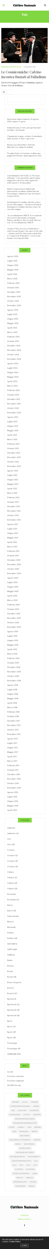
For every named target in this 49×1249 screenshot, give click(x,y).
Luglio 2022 (12, 475)
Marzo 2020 (12, 600)
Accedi (10, 1072)
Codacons (22, 1110)
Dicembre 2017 (13, 721)
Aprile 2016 (12, 810)
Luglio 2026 (12, 261)
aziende (15, 1102)
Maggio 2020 (13, 591)
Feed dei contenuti (15, 1076)
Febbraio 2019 (13, 658)
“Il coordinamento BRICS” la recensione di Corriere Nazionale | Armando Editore (24, 217)
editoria (37, 1115)
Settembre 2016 (14, 788)
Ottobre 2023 (13, 408)
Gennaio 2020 (13, 609)
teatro (33, 1182)
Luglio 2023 (12, 421)
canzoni (34, 1102)
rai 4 (28, 1165)
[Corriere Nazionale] (24, 5)
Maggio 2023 (12, 430)
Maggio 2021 (12, 537)
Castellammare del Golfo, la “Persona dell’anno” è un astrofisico (23, 176)
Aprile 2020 (12, 596)
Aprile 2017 (12, 756)
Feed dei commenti (15, 1081)
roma (35, 1173)
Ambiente (11, 828)
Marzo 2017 (12, 761)
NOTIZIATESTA (24, 1148)
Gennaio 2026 (13, 287)
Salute (10, 960)
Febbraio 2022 (13, 497)
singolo (29, 1178)
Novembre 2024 (14, 350)
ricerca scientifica (21, 1173)
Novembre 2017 (14, 725)
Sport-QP (11, 1032)
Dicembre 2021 (13, 506)
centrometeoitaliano (20, 1106)
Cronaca (10, 850)
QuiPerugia (12, 949)
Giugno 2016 (12, 801)
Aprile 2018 (12, 703)
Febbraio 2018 (13, 712)
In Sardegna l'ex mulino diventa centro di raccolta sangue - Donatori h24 (24, 203)
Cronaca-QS (12, 866)
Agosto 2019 (12, 631)
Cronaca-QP (12, 861)
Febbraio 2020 (13, 604)
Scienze (10, 966)
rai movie (19, 1169)
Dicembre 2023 (13, 399)
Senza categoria (14, 982)
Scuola (10, 971)
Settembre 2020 (14, 573)
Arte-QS (11, 844)
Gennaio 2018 (13, 716)
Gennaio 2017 (13, 770)
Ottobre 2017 (13, 730)
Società (10, 988)
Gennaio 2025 (13, 341)
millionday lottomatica (20, 1140)
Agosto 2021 (12, 524)
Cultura (10, 872)
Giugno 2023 (12, 426)
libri (14, 1131)
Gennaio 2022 (13, 502)
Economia (11, 894)
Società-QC (12, 993)
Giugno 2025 (12, 319)
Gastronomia (13, 916)
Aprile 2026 (12, 274)
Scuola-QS (11, 977)
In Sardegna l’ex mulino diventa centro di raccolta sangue (24, 206)
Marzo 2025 (12, 332)
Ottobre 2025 (13, 301)
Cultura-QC (12, 877)
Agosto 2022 (12, 470)
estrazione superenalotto (25, 1123)
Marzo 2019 (12, 654)
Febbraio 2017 (13, 765)
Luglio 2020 (12, 582)
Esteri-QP (11, 910)
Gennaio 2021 (13, 555)
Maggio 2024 (12, 377)
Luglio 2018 (12, 689)
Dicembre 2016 (13, 774)
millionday (25, 1136)
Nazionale (5, 67)
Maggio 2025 (12, 323)
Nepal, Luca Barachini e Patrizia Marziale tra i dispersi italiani (21, 146)
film (29, 1127)
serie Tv (19, 1178)
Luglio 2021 (12, 529)
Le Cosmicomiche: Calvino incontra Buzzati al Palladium (23, 74)
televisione (20, 1186)
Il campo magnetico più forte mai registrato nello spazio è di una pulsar (23, 180)
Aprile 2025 (12, 328)
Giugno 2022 (12, 479)
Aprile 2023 (12, 435)
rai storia (30, 1169)
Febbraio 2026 (13, 283)
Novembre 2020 (14, 564)
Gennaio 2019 (13, 663)
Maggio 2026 (12, 270)
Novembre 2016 (14, 779)
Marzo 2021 (12, 546)
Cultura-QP (12, 883)
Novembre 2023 (14, 403)
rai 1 (36, 1161)
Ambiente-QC (13, 833)
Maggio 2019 (12, 645)
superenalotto (20, 1182)
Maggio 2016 (12, 805)
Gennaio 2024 (13, 395)
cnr (13, 1110)
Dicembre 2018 (13, 667)
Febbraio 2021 (13, 551)
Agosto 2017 (12, 738)
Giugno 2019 (12, 640)
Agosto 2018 (12, 685)
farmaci (21, 1127)
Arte (9, 839)
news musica (29, 1144)
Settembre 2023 (14, 412)
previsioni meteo (17, 1157)
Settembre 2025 (14, 305)
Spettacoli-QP (13, 1010)
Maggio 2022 (12, 484)
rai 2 (14, 1165)
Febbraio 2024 (13, 390)
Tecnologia (12, 1043)
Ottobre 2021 (13, 515)
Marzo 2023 (12, 439)
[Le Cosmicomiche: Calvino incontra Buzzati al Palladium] (24, 45)
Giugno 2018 (12, 694)
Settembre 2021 (14, 520)
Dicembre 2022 (13, 453)
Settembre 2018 (14, 680)
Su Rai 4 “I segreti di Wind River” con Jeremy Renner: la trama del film (24, 235)
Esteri (10, 905)
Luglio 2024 (12, 368)
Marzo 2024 (12, 386)
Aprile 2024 (12, 381)
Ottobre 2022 (13, 462)
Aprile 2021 (12, 542)
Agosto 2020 (12, 578)
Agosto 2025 (12, 310)
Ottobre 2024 (13, 354)
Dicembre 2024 (13, 345)
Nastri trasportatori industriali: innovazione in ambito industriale (21, 190)
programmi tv (34, 1157)
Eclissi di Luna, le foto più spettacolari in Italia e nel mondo (24, 129)
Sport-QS (11, 1037)
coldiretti (34, 1110)
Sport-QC (11, 1026)
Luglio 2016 (12, 797)
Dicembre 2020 (13, 560)
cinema (36, 1106)
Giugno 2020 (12, 587)
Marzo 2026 (12, 278)
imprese (37, 1127)
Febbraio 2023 (13, 444)
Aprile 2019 (12, 649)
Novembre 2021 (14, 511)
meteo (34, 1131)
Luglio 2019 (12, 636)
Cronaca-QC (12, 855)
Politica (10, 932)
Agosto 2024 (12, 363)
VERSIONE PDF (14, 1054)
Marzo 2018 (12, 707)
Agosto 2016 (12, 792)
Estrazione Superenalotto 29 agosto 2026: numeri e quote (23, 120)
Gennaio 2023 (13, 448)
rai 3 (21, 1165)
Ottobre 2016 (13, 783)
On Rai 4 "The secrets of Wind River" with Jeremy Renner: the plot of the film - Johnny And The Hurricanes (24, 231)
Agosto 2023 (12, 417)
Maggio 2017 (12, 752)
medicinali (23, 1131)
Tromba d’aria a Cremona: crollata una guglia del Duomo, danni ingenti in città (24, 154)
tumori (31, 1186)
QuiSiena (11, 955)
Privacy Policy (24, 1219)
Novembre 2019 (14, 618)
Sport (9, 1021)
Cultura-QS (12, 888)
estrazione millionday (25, 1119)
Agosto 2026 (12, 256)
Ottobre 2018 (13, 676)
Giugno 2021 (12, 533)
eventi (12, 1127)
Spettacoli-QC (13, 1004)
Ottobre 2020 (13, 569)
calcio (25, 1102)
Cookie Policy (15, 1241)
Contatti (24, 1215)
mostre (37, 1140)
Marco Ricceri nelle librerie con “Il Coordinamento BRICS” (24, 221)
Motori (10, 921)
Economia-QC (13, 899)
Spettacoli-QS (13, 1015)
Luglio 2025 (12, 314)
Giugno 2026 (12, 265)
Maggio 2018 (12, 698)
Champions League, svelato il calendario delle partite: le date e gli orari (24, 137)
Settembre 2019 (14, 627)
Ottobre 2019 (13, 622)
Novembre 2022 (14, 457)
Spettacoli (16, 67)
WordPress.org (14, 1085)
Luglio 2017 (12, 743)
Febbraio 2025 (13, 337)
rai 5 (35, 1165)
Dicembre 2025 (13, 292)
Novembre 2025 (14, 296)
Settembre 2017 (14, 734)
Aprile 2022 (12, 488)
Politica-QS (12, 938)
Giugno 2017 (12, 747)
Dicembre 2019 (13, 613)
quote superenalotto (21, 1161)
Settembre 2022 (14, 466)
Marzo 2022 (12, 493)
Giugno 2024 (12, 372)
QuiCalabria (12, 944)
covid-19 (26, 1115)
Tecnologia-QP (13, 1048)
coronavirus (14, 1115)
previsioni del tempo (25, 1152)
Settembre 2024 (14, 359)
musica (18, 1144)
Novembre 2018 (14, 671)
